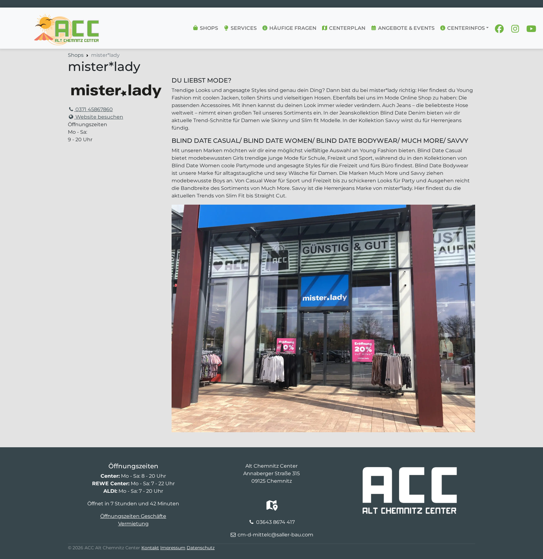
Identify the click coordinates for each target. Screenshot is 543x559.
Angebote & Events (406, 28)
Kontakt (150, 548)
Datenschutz (201, 548)
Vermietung (133, 524)
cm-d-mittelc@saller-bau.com (275, 535)
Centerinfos (465, 28)
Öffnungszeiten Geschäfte (133, 516)
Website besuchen (98, 117)
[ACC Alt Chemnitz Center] (66, 17)
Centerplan (346, 28)
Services (243, 28)
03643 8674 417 (275, 522)
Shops (208, 28)
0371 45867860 (93, 109)
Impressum (172, 548)
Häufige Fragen (292, 28)
